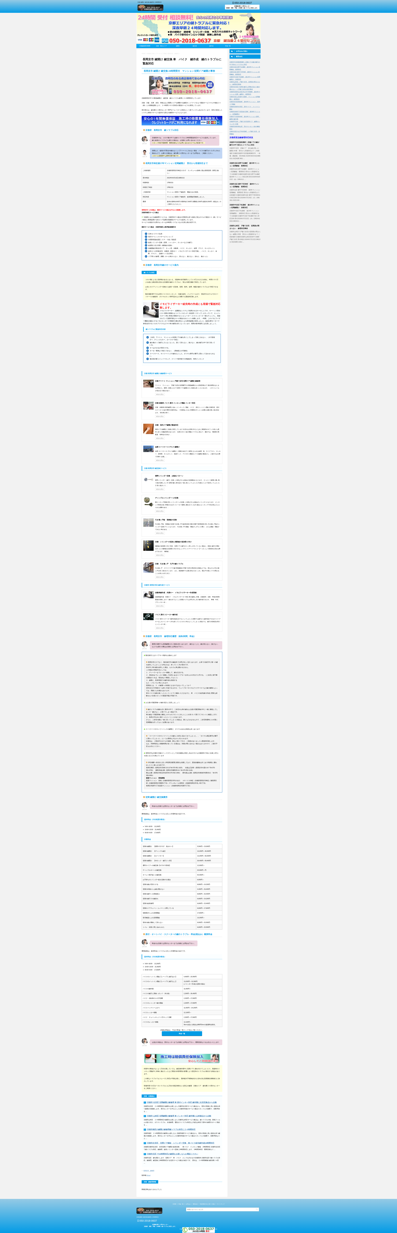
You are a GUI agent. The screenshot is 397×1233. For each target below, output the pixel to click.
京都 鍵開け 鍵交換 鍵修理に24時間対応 (147, 1217)
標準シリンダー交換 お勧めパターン (169, 476)
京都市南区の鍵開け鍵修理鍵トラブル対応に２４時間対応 (171, 1129)
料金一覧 (228, 46)
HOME (174, 1204)
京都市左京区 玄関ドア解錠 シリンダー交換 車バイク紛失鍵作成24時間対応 (180, 1143)
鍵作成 (211, 46)
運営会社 (195, 1204)
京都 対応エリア (161, 46)
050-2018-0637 (243, 2)
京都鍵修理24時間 (144, 46)
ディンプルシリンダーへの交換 (166, 498)
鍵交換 (195, 46)
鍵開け (178, 46)
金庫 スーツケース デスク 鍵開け (167, 447)
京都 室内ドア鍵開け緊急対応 (166, 425)
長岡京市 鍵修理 (148, 1170)
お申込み (188, 1204)
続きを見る (160, 394)
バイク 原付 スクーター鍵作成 (166, 614)
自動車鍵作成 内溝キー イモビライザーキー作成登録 (176, 592)
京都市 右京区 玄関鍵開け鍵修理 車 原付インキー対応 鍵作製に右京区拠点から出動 (182, 1102)
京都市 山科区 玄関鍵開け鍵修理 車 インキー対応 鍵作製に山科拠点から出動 (179, 1116)
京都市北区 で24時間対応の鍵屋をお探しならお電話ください (172, 1154)
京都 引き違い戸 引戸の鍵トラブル (169, 564)
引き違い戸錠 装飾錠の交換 (166, 520)
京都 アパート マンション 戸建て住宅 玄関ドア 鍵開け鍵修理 (177, 381)
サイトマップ (220, 1204)
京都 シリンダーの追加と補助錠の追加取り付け (173, 542)
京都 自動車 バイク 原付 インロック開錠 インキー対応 (175, 403)
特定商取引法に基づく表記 (207, 1204)
